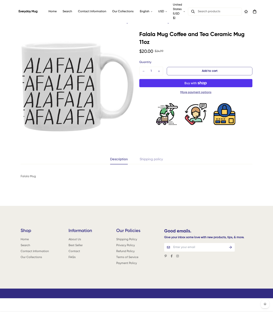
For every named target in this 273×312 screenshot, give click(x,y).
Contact (74, 251)
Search (67, 11)
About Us (75, 239)
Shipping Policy (126, 239)
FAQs (72, 257)
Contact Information (92, 11)
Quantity (145, 62)
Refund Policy (125, 251)
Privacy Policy (125, 245)
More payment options (195, 92)
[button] (253, 11)
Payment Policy (126, 263)
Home (52, 11)
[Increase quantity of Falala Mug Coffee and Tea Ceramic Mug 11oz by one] (159, 71)
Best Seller (76, 245)
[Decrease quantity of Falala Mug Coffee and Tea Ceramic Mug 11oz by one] (143, 71)
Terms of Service (127, 257)
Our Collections (123, 11)
